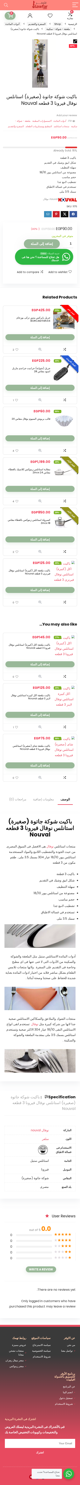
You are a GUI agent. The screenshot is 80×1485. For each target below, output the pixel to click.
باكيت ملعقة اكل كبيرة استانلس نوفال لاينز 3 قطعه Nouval (30, 696)
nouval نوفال (50, 199)
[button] (75, 41)
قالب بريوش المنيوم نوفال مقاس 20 (31, 419)
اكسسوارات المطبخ (41, 121)
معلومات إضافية (43, 799)
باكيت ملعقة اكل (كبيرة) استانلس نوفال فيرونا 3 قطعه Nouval (29, 646)
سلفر (45, 1139)
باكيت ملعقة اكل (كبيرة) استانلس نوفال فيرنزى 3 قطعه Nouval (29, 572)
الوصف (65, 799)
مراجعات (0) (17, 799)
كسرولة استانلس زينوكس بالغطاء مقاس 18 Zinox (29, 521)
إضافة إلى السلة (42, 244)
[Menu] (75, 5)
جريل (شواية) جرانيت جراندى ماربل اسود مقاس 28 (31, 369)
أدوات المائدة (12, 24)
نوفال (50, 846)
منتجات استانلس (61, 126)
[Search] (6, 5)
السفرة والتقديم (37, 24)
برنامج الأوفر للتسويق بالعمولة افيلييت (64, 1376)
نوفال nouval (40, 1130)
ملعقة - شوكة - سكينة (58, 29)
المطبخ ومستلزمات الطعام (39, 126)
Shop (57, 24)
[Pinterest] (31, 1477)
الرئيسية (72, 24)
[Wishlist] (50, 15)
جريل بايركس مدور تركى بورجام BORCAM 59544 (33, 319)
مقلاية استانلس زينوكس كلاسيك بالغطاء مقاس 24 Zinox (29, 471)
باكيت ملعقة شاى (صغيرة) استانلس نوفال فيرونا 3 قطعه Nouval (31, 747)
